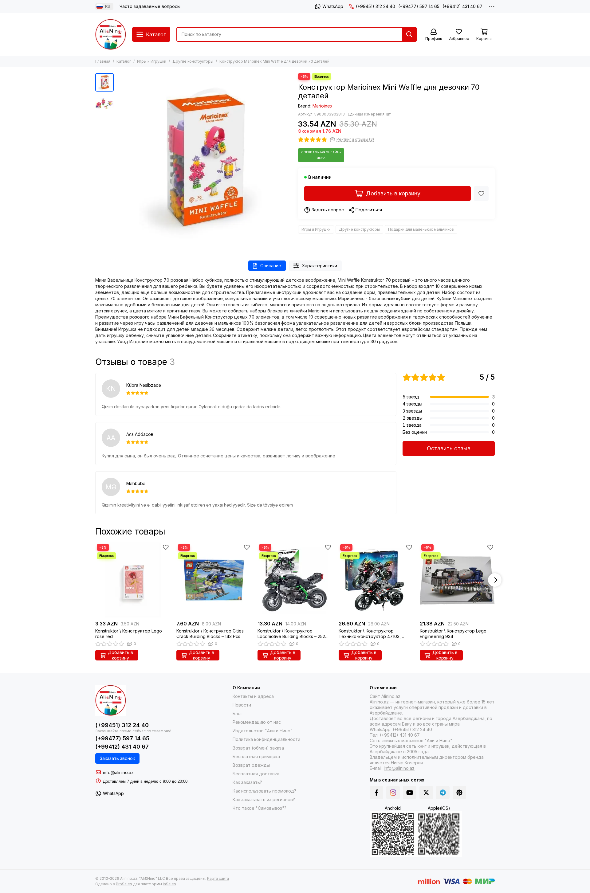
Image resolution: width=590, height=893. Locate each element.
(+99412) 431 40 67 (462, 6)
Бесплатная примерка (256, 756)
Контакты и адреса (253, 696)
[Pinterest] (459, 792)
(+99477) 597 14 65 (418, 6)
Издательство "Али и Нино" (263, 730)
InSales (169, 884)
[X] (426, 792)
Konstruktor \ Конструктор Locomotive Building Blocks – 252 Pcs (291, 633)
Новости (242, 704)
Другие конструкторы (192, 61)
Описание (270, 265)
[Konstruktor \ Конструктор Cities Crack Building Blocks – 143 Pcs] (213, 579)
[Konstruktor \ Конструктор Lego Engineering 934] (457, 579)
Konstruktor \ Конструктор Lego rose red (128, 633)
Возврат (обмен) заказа (258, 747)
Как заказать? (247, 782)
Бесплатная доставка (256, 773)
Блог (237, 713)
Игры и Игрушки (151, 61)
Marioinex (322, 105)
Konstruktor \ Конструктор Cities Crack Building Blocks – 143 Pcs (210, 633)
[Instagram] (393, 792)
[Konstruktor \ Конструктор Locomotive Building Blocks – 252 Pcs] (295, 579)
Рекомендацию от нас (257, 722)
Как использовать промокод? (264, 790)
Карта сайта (218, 878)
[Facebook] (376, 792)
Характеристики (319, 265)
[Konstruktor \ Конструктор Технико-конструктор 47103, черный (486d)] (376, 579)
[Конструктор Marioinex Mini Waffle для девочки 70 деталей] (204, 160)
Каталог (123, 61)
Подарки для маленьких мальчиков (421, 229)
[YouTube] (409, 792)
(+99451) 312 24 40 (375, 6)
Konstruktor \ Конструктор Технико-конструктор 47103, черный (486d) (370, 633)
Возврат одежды (251, 765)
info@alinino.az (118, 772)
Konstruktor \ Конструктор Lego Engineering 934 (453, 633)
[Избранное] (481, 193)
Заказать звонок (117, 758)
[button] (120, 160)
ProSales (124, 884)
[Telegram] (443, 792)
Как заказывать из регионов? (264, 799)
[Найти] (409, 34)
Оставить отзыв (448, 448)
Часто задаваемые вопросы (150, 6)
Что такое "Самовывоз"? (259, 808)
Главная (102, 61)
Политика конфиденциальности (266, 739)
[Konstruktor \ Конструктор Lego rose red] (132, 579)
